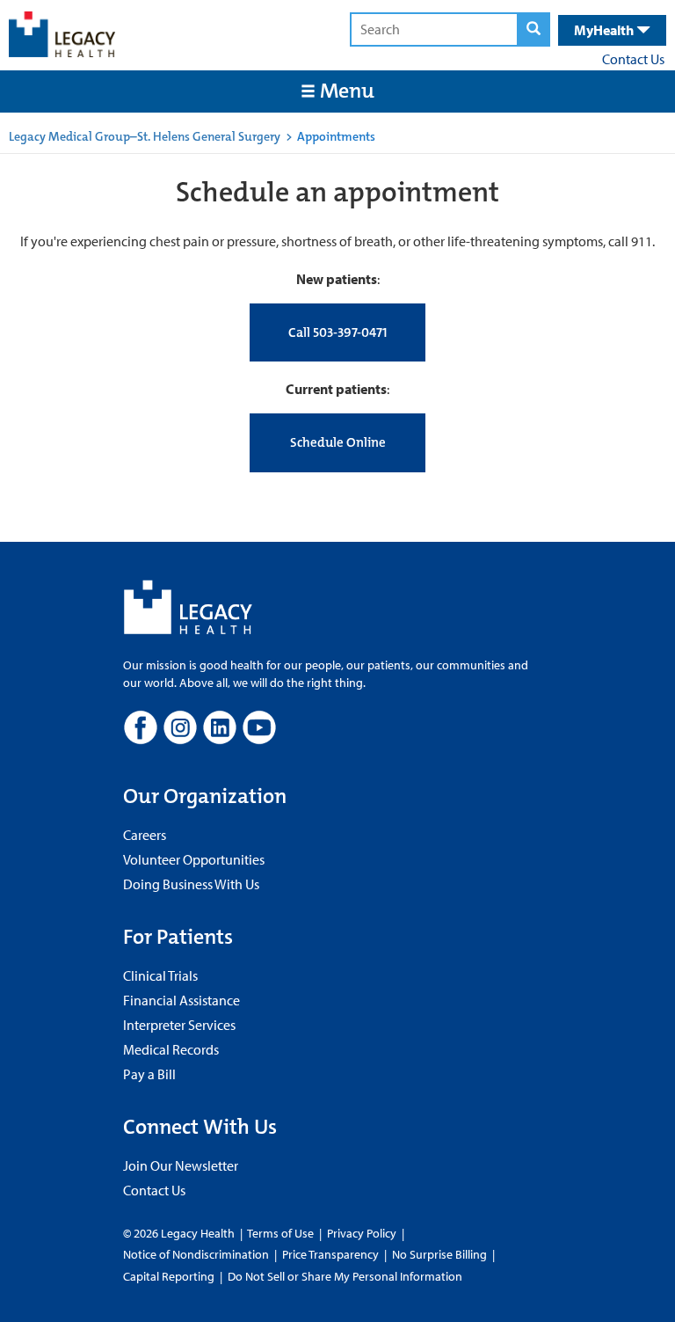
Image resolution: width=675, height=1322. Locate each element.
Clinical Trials (160, 975)
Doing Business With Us (191, 884)
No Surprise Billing (439, 1254)
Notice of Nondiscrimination (196, 1254)
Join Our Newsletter (180, 1165)
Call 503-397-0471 (337, 332)
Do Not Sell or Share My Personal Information (345, 1276)
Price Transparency (330, 1254)
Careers (144, 835)
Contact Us (633, 59)
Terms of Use (281, 1233)
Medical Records (171, 1049)
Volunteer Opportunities (194, 859)
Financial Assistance (181, 1000)
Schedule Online (338, 442)
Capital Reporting (168, 1276)
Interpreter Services (179, 1024)
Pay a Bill (149, 1074)
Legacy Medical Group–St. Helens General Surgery (144, 136)
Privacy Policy (361, 1233)
